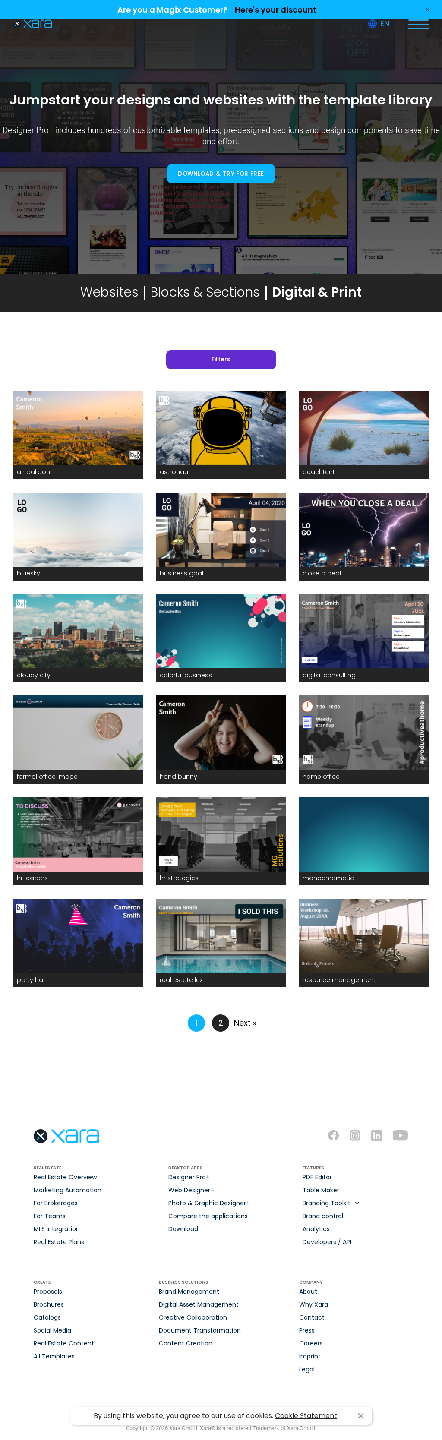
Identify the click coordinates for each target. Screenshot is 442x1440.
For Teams (50, 1216)
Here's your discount (275, 9)
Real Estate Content (64, 1343)
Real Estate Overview (65, 1177)
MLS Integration (57, 1229)
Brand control (323, 1216)
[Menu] (418, 24)
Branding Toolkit (326, 1203)
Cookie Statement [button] (306, 1416)
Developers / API (327, 1242)
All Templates (54, 1356)
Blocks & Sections (205, 292)
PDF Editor (317, 1177)
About (308, 1291)
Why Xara (313, 1304)
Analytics (316, 1229)
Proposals (48, 1291)
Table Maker (321, 1190)
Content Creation (185, 1343)
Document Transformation (200, 1330)
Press (307, 1330)
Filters (221, 359)
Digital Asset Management (199, 1304)
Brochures (49, 1304)
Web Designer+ (191, 1190)
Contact (312, 1317)
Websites (109, 292)
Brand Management (189, 1291)
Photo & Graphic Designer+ (209, 1203)
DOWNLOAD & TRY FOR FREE (221, 174)
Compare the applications (208, 1216)
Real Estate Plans (59, 1242)
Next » (245, 1022)
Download (183, 1229)
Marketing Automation (67, 1190)
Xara (32, 24)
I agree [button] (360, 1416)
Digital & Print (317, 292)
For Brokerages (56, 1203)
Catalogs (47, 1317)
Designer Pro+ (189, 1177)
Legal (307, 1369)
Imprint (310, 1356)
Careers (311, 1343)
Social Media (52, 1330)
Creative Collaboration (193, 1317)
